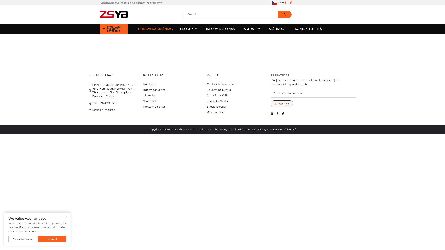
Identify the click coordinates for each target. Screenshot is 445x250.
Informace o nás (220, 29)
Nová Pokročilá (217, 95)
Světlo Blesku (216, 106)
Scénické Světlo (218, 101)
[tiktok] (291, 3)
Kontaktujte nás (309, 29)
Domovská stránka (154, 29)
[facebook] (285, 3)
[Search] (285, 14)
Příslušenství (215, 112)
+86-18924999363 (104, 103)
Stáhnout (277, 29)
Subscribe (282, 103)
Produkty (188, 29)
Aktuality (252, 29)
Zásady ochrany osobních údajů (277, 129)
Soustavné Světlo (219, 89)
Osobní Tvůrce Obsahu (222, 84)
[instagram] (272, 113)
